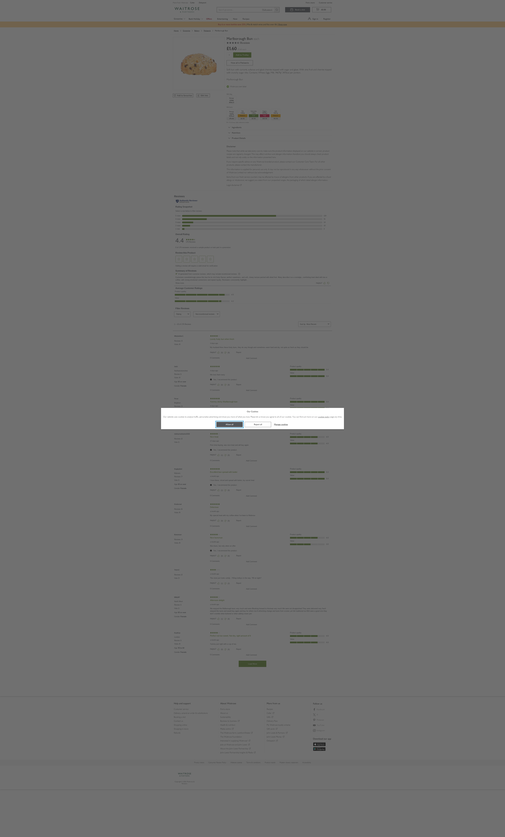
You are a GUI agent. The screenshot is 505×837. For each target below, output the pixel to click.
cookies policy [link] (324, 417)
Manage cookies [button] (281, 424)
